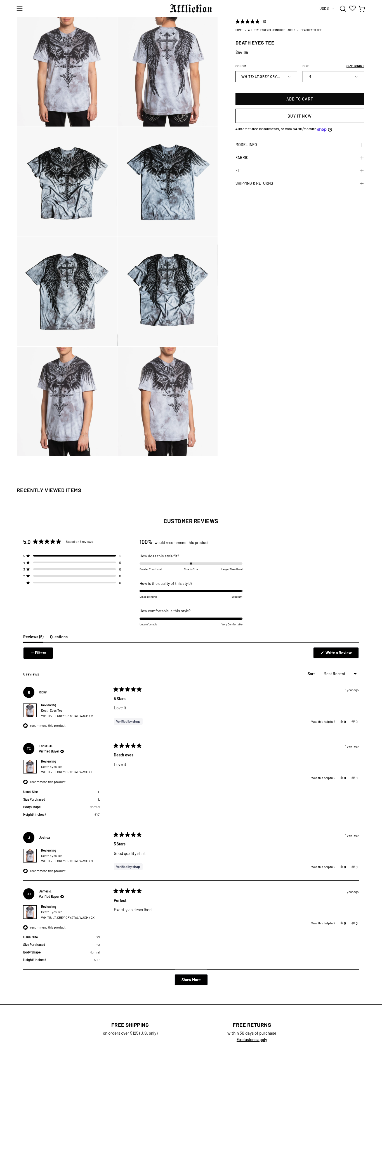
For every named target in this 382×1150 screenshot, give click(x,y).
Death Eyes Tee (67, 712)
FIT (238, 170)
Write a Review (342, 654)
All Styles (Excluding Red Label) (271, 30)
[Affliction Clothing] (191, 8)
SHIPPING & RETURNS (254, 183)
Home (238, 30)
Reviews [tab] (33, 638)
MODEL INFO (246, 144)
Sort (312, 673)
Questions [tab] (59, 638)
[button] (343, 9)
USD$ (324, 8)
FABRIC (242, 157)
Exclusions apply (252, 1039)
